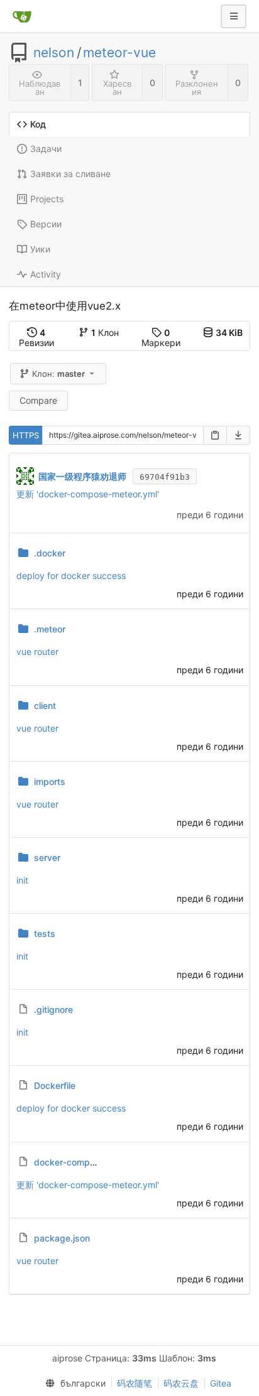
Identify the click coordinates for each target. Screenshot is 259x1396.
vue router (37, 651)
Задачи (46, 148)
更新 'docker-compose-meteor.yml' (87, 494)
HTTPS (26, 435)
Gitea (220, 1383)
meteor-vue (119, 52)
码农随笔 (134, 1383)
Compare (38, 400)
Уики (40, 249)
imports (49, 781)
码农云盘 (181, 1383)
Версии (46, 224)
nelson (53, 52)
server (47, 857)
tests (44, 933)
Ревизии (36, 337)
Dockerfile (54, 1085)
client (45, 705)
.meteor (49, 629)
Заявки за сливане (70, 173)
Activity (45, 274)
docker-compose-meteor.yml (94, 1162)
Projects (46, 198)
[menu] (72, 1383)
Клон (105, 332)
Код (38, 124)
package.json (62, 1238)
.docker (49, 553)
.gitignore (53, 1009)
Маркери (160, 337)
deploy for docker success (71, 575)
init (22, 880)
